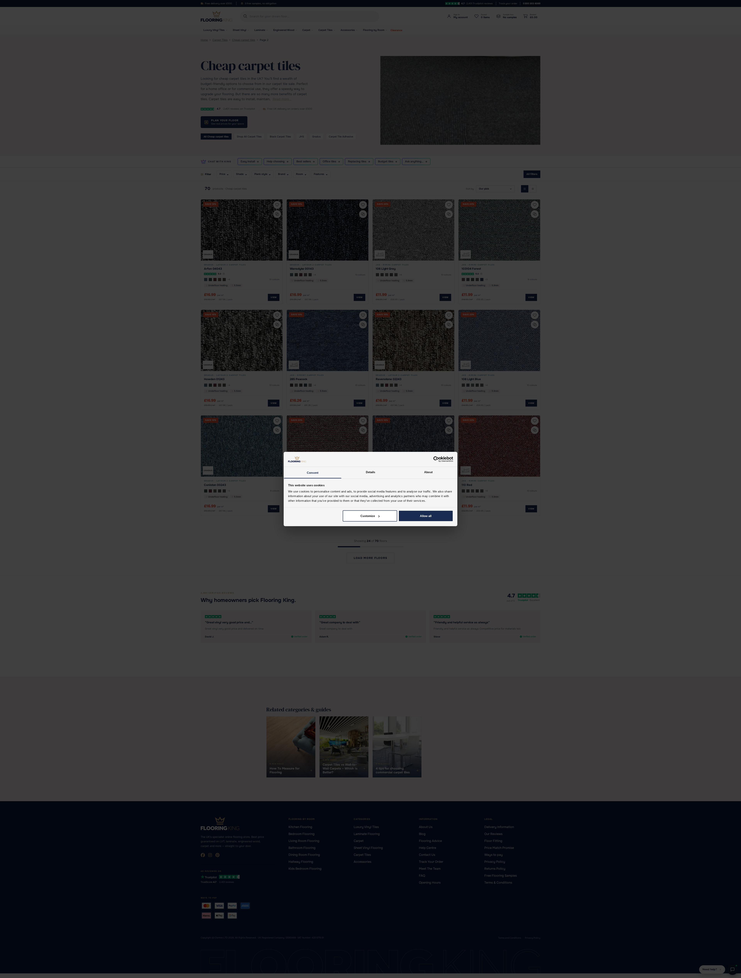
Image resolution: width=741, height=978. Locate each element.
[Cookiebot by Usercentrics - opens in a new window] (436, 459)
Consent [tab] (312, 472)
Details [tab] (370, 472)
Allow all (425, 516)
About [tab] (428, 472)
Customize (367, 516)
